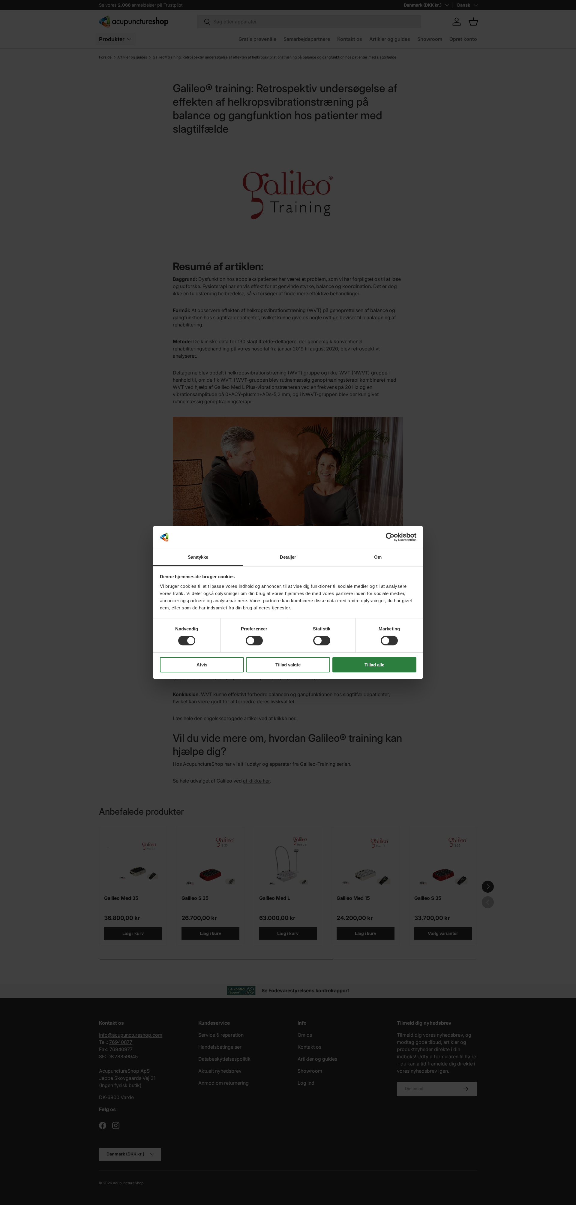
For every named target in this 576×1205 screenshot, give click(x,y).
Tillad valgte (288, 664)
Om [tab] (378, 557)
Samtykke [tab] (198, 557)
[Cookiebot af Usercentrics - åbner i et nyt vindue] (390, 537)
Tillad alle (374, 664)
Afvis (201, 664)
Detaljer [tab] (288, 557)
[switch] (254, 640)
